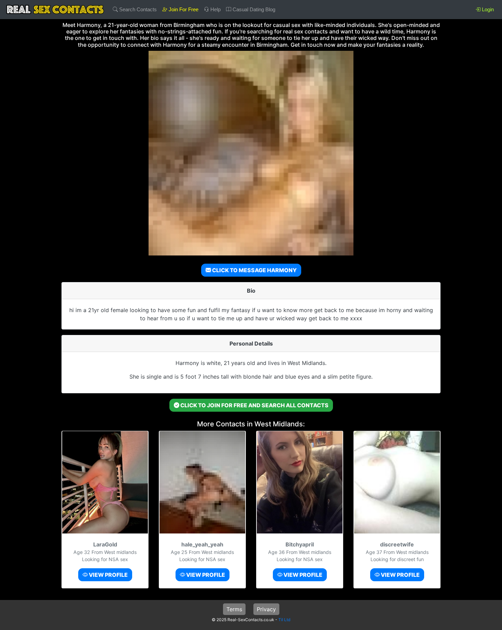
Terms (234, 609)
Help (215, 9)
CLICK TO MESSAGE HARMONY (254, 270)
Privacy (266, 609)
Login (487, 9)
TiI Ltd (284, 619)
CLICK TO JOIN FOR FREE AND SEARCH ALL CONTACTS (254, 405)
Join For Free (182, 9)
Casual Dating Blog (253, 9)
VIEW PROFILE (108, 574)
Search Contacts (137, 9)
